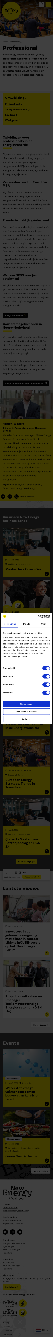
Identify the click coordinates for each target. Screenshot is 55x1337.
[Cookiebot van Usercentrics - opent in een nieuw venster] (38, 616)
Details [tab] (26, 624)
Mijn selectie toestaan (26, 711)
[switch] (46, 676)
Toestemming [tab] (9, 624)
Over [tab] (43, 624)
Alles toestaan (26, 704)
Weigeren (26, 719)
